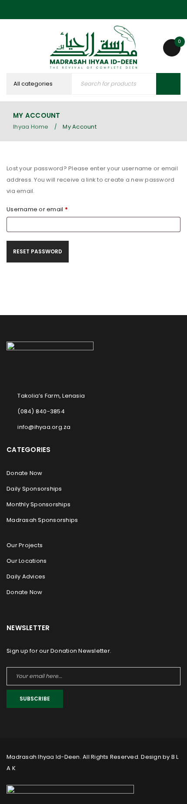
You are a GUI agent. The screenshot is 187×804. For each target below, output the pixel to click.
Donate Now (25, 473)
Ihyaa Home (31, 127)
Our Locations (27, 561)
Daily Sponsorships (34, 489)
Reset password (37, 251)
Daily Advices (26, 576)
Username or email (37, 209)
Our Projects (25, 545)
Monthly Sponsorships (38, 504)
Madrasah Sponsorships (42, 520)
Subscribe (35, 698)
